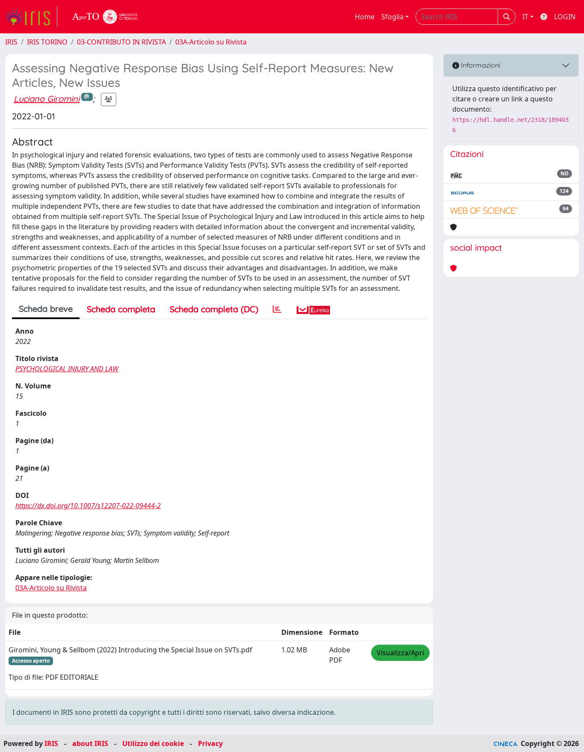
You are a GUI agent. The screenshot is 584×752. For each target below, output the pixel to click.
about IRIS (90, 743)
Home (365, 16)
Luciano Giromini (47, 98)
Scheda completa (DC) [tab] (214, 309)
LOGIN (564, 16)
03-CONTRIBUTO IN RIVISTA (121, 42)
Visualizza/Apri (400, 652)
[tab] (277, 309)
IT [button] (525, 16)
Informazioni (479, 65)
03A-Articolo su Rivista (211, 42)
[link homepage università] (105, 16)
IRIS (11, 42)
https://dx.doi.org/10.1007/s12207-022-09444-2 (88, 505)
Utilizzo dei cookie (153, 743)
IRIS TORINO (47, 42)
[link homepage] (31, 16)
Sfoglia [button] (392, 16)
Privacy (210, 743)
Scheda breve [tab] (46, 308)
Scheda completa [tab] (121, 309)
